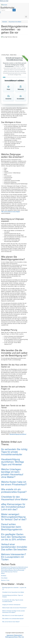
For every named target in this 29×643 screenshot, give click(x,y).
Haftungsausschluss (11, 637)
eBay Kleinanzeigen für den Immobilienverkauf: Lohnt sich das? (13, 506)
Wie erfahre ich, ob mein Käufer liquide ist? (12, 615)
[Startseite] (4, 5)
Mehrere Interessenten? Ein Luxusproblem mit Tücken (13, 557)
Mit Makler (3, 575)
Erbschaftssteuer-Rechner (11, 570)
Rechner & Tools (5, 580)
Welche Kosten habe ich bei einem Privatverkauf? (14, 483)
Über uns (21, 637)
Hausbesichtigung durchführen (18, 434)
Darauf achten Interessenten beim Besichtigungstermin (11, 526)
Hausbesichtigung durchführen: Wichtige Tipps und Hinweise (12, 461)
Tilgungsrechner (15, 567)
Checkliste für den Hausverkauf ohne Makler (14, 498)
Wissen (3, 573)
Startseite (4, 21)
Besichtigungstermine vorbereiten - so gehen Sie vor (14, 588)
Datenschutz (18, 635)
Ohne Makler (4, 578)
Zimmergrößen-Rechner (11, 568)
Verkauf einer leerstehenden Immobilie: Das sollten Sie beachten (14, 547)
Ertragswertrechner (6, 567)
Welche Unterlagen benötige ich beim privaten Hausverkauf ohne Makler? (12, 473)
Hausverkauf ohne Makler (15, 21)
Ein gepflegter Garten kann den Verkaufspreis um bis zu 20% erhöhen (13, 536)
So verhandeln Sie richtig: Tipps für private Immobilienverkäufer (14, 451)
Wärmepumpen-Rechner (11, 571)
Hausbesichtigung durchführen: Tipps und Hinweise (12, 596)
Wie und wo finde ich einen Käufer (11, 211)
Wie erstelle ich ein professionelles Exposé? (14, 490)
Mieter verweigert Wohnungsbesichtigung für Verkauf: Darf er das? (14, 516)
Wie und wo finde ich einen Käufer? (11, 621)
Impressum (10, 635)
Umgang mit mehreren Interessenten (11, 604)
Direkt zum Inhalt (4, 1)
